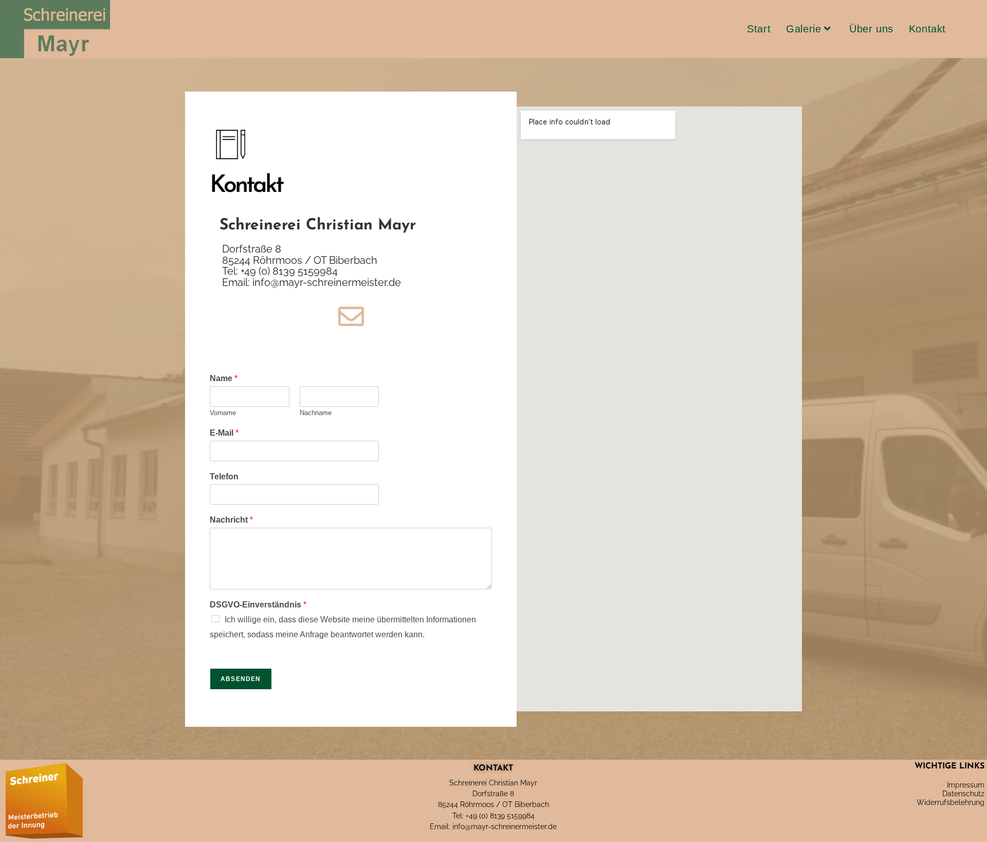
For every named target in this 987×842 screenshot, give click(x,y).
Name (223, 378)
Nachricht (231, 519)
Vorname (223, 413)
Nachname (316, 413)
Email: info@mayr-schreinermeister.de (493, 826)
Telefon (224, 476)
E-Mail (224, 432)
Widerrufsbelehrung (950, 802)
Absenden (241, 679)
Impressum (965, 785)
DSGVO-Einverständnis (258, 604)
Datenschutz (963, 794)
